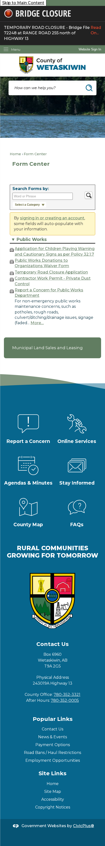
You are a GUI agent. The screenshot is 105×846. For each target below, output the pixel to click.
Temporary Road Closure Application (51, 272)
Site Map (52, 791)
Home (15, 154)
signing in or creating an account (52, 218)
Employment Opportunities (52, 760)
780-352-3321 (67, 694)
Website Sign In (90, 49)
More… (37, 323)
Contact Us (52, 729)
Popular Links (53, 719)
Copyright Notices (52, 807)
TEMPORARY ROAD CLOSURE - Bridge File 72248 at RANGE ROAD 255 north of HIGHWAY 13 (52, 33)
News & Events (52, 737)
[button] (89, 88)
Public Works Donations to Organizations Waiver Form (42, 263)
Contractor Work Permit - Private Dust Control (53, 281)
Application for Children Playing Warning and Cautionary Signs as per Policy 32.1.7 (54, 251)
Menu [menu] (15, 49)
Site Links (52, 773)
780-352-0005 (65, 700)
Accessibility (52, 799)
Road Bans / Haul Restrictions (52, 752)
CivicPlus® (83, 825)
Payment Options (52, 744)
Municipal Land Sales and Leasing (47, 347)
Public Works (32, 239)
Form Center (35, 154)
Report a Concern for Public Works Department (49, 293)
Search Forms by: (30, 188)
